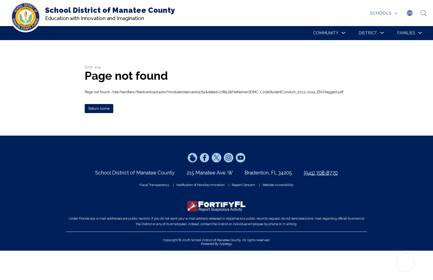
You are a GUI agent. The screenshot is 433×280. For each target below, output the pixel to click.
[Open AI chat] (406, 263)
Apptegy (225, 244)
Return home (99, 109)
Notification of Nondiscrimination (200, 185)
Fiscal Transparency (154, 185)
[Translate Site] (410, 13)
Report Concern (243, 185)
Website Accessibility (277, 185)
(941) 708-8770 (321, 173)
